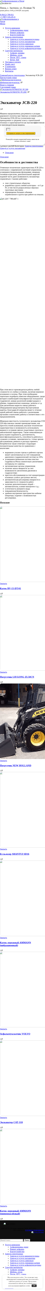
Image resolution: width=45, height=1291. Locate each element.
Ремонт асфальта (17, 32)
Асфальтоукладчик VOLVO (15, 1033)
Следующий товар (8, 87)
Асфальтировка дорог (19, 30)
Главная (3, 75)
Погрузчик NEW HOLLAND (15, 765)
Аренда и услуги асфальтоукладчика (25, 48)
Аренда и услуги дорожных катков (25, 46)
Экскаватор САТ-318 (11, 1122)
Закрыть (3, 583)
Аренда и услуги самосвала (22, 44)
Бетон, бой (14, 60)
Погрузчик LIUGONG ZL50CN (17, 677)
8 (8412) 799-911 (7, 15)
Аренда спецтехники (16, 75)
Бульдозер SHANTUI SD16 (14, 854)
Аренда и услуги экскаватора (22, 42)
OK (34, 1286)
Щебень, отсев (16, 55)
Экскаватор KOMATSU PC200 (13, 92)
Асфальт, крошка (17, 53)
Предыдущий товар (8, 78)
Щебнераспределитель (10, 82)
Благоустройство (17, 35)
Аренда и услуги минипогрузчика (24, 39)
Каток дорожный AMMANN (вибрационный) (15, 944)
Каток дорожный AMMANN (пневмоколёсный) (15, 1212)
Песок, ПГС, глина (18, 57)
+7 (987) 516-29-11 (8, 17)
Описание (9, 153)
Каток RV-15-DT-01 (10, 588)
